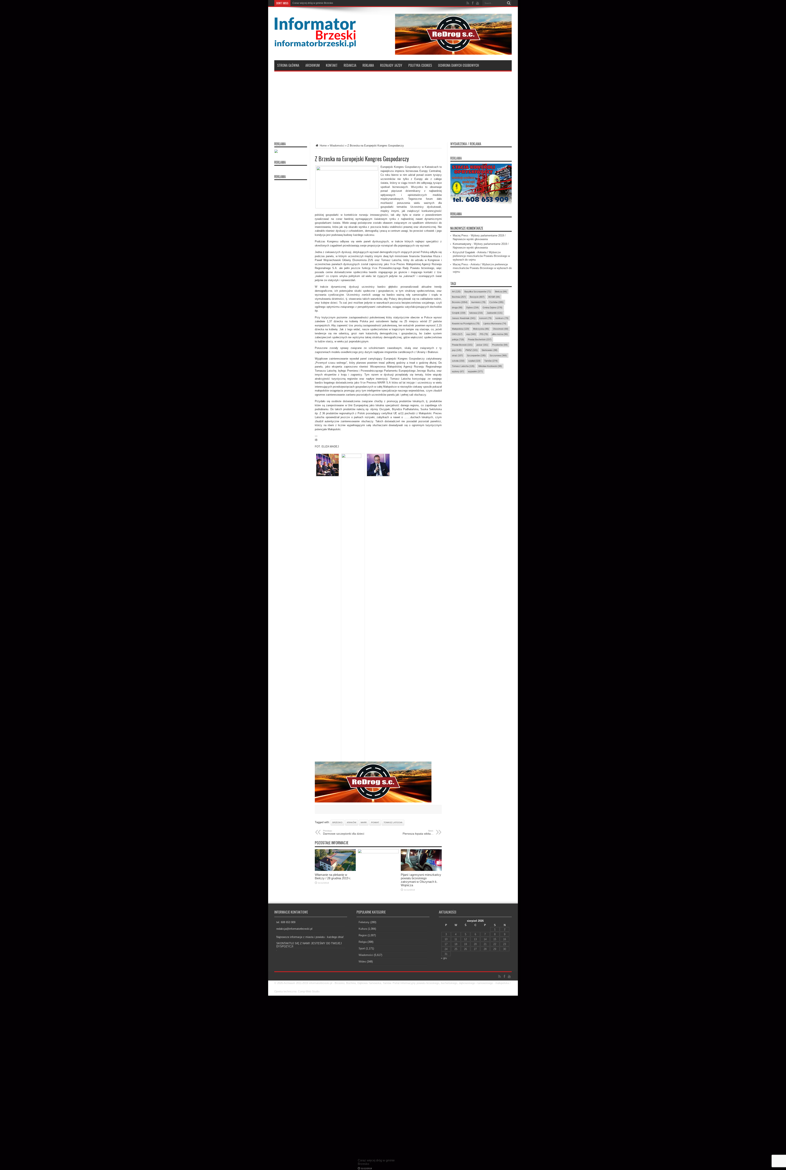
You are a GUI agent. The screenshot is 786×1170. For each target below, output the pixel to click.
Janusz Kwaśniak (463, 318)
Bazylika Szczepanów (477, 291)
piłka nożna (500, 334)
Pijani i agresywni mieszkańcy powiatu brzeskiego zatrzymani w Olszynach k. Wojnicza (421, 880)
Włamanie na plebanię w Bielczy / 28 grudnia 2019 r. (333, 876)
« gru (444, 958)
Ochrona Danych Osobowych (458, 65)
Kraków (351, 822)
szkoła (458, 361)
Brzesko (337, 822)
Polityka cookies (420, 65)
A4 (456, 291)
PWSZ (471, 350)
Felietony (364, 922)
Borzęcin (477, 297)
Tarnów (491, 361)
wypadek (475, 371)
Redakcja (350, 65)
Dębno (472, 307)
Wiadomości (337, 145)
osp (471, 334)
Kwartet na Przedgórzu (466, 323)
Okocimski (500, 329)
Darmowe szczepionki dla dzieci (343, 832)
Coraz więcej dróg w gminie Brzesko (312, 3)
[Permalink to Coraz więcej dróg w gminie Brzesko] (378, 852)
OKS (457, 334)
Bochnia (459, 297)
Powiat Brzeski (462, 345)
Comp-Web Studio (309, 991)
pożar (482, 345)
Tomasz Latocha (393, 822)
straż (457, 355)
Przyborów (500, 345)
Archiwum (312, 65)
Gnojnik (458, 313)
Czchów (496, 302)
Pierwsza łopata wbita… (418, 832)
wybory (458, 371)
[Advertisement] (393, 104)
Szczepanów (476, 355)
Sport (362, 948)
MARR (364, 822)
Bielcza (501, 291)
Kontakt (332, 65)
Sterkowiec (489, 350)
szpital (474, 361)
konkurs (502, 318)
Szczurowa (498, 355)
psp (457, 350)
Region (363, 935)
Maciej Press (460, 235)
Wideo (362, 961)
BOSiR (494, 297)
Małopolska (460, 329)
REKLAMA (456, 213)
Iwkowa (476, 313)
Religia (363, 941)
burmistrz (478, 302)
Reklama (368, 65)
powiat (375, 822)
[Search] (509, 3)
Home (323, 145)
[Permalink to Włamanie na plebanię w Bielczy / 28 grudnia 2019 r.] (335, 870)
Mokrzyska (481, 329)
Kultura (363, 928)
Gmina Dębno (492, 307)
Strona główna (288, 65)
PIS (484, 334)
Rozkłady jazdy (391, 65)
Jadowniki (495, 313)
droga (457, 307)
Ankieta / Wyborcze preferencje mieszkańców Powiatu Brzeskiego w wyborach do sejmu (481, 256)
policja (458, 339)
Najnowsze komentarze (466, 228)
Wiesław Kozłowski (490, 366)
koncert (485, 318)
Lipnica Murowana (494, 323)
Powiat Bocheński (479, 339)
